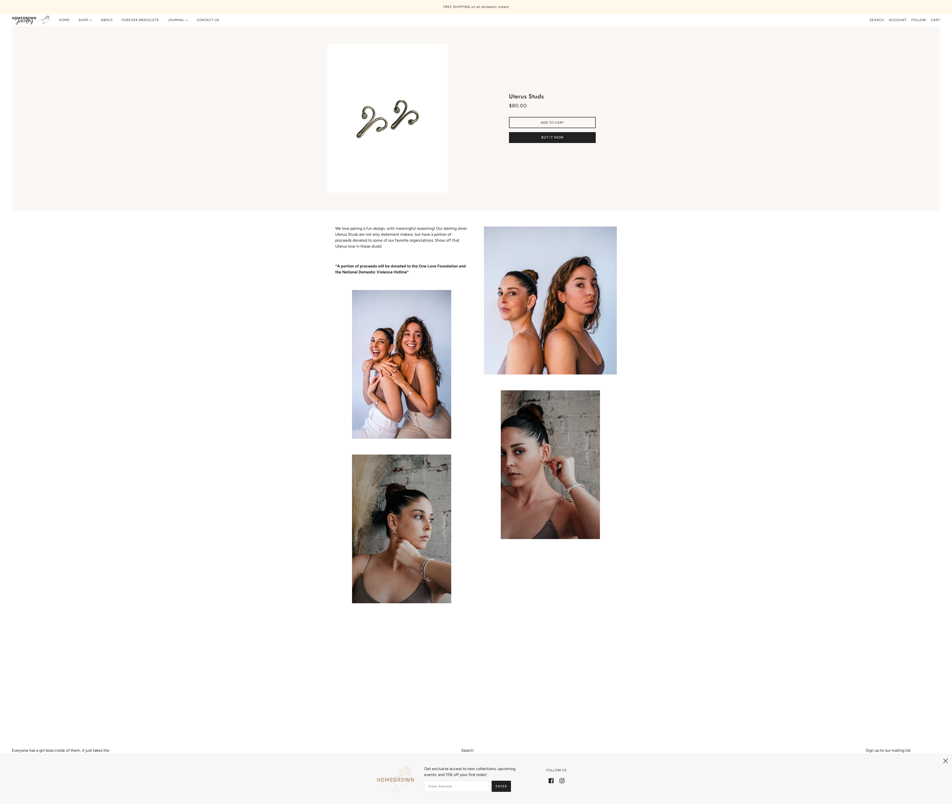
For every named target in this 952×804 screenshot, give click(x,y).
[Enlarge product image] (399, 118)
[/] (31, 20)
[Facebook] (551, 780)
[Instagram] (562, 780)
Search (877, 20)
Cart (935, 20)
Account (897, 20)
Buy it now (552, 137)
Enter (501, 786)
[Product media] (401, 364)
